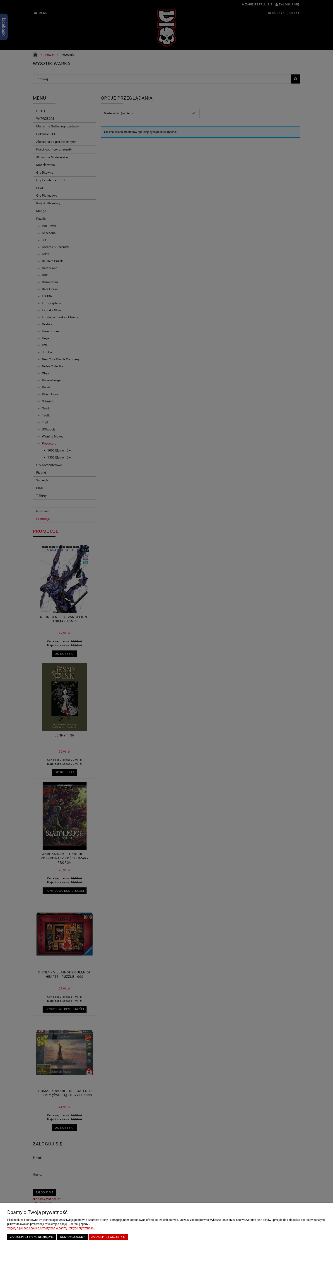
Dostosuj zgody (72, 1236)
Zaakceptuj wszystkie (108, 1236)
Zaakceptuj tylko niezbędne (32, 1236)
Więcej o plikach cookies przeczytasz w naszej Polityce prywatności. (51, 1228)
